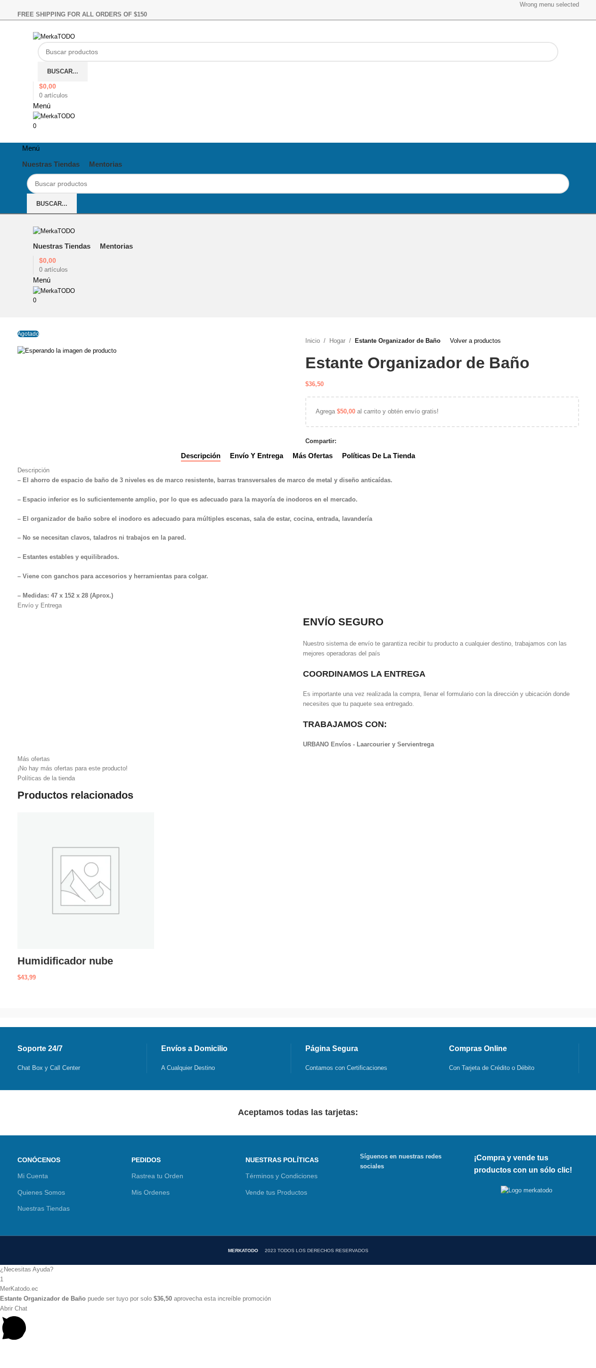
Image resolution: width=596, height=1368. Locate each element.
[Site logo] (54, 36)
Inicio (312, 340)
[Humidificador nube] (86, 880)
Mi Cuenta (32, 1176)
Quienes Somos (41, 1192)
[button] (298, 1270)
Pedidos (146, 1160)
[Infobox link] (82, 1058)
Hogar (337, 340)
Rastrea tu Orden (157, 1176)
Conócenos (38, 1160)
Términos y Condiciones (281, 1176)
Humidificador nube (65, 961)
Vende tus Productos (276, 1192)
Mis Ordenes (150, 1192)
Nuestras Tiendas (43, 1208)
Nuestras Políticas (281, 1160)
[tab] (200, 456)
